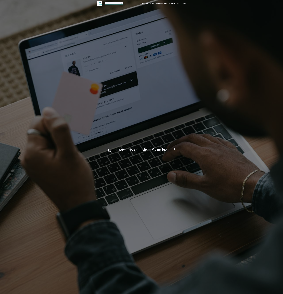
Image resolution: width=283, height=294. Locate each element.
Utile (184, 3)
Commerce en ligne (161, 3)
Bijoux (152, 3)
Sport (179, 3)
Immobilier (172, 3)
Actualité (145, 3)
